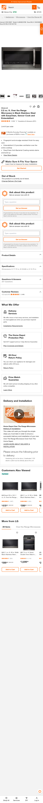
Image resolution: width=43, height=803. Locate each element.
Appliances (10, 17)
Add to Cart (10, 510)
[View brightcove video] (34, 96)
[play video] (19, 414)
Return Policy (8, 368)
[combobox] (19, 7)
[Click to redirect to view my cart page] (39, 7)
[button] (21, 255)
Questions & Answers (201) (27, 121)
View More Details (10, 155)
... (2, 17)
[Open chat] (41, 28)
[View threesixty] (28, 96)
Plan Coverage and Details (13, 346)
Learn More (7, 390)
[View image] (2, 96)
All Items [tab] (6, 527)
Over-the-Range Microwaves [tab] (28, 527)
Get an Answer (21, 208)
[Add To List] (30, 106)
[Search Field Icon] (34, 7)
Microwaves (20, 17)
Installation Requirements (13, 326)
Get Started (21, 168)
